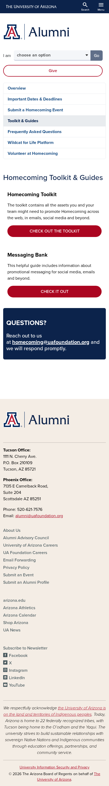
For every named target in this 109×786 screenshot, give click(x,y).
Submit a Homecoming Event (35, 110)
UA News (11, 630)
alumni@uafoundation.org (39, 516)
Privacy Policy (16, 567)
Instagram (18, 670)
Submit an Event (18, 575)
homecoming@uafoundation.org (50, 342)
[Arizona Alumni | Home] (54, 32)
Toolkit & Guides (23, 121)
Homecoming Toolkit (32, 194)
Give (53, 70)
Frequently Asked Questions (35, 131)
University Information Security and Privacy (54, 767)
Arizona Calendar (19, 615)
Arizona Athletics (19, 608)
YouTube (17, 685)
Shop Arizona (15, 622)
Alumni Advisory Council (26, 538)
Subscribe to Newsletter (25, 648)
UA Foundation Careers (25, 552)
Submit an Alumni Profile (26, 582)
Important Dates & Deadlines (35, 99)
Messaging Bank (27, 255)
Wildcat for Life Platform (31, 142)
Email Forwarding (19, 560)
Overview (17, 88)
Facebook (18, 655)
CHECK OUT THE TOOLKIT (55, 231)
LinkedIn (17, 677)
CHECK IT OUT (55, 291)
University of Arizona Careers (30, 545)
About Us (11, 530)
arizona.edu (14, 600)
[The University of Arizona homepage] (31, 6)
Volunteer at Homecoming (33, 153)
